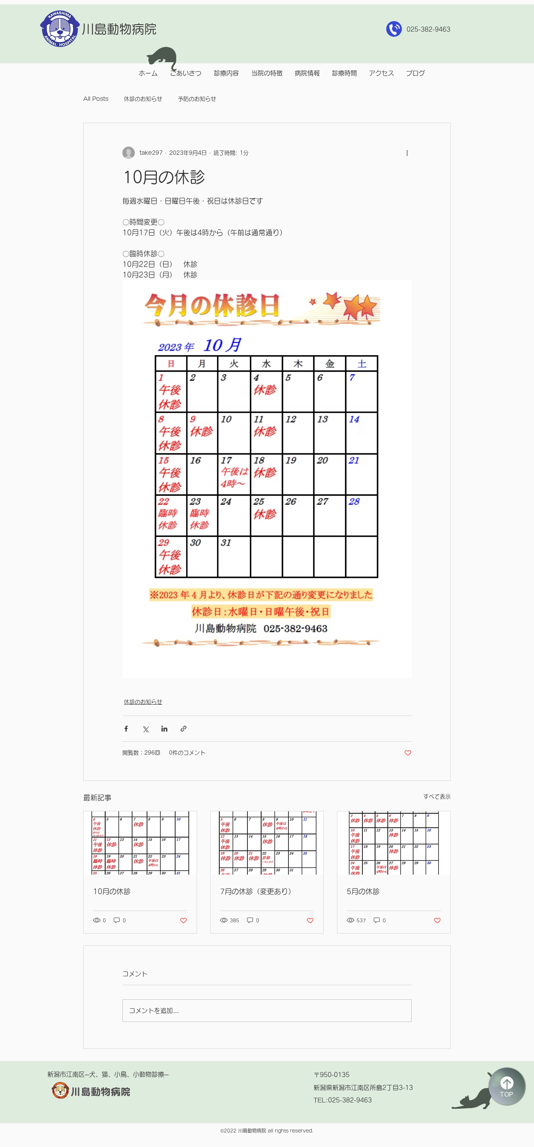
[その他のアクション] (407, 152)
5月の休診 (363, 891)
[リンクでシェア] (183, 728)
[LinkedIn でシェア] (164, 728)
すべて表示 (437, 796)
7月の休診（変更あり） (257, 891)
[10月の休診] (140, 843)
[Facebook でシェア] (126, 728)
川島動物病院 (119, 29)
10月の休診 (112, 891)
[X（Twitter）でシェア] (145, 728)
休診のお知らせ (143, 99)
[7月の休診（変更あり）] (267, 843)
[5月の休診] (393, 843)
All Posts (95, 99)
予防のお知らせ (197, 99)
